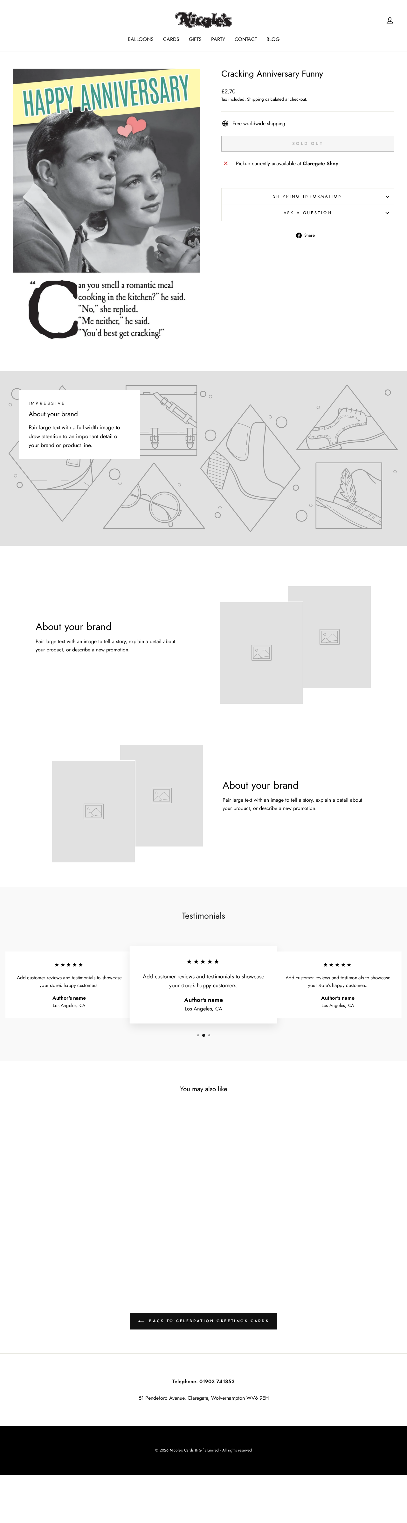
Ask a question (308, 213)
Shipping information (308, 196)
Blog (272, 39)
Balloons (141, 39)
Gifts (195, 39)
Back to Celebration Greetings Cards (208, 1321)
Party (218, 39)
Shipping (255, 99)
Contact (246, 39)
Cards (171, 39)
